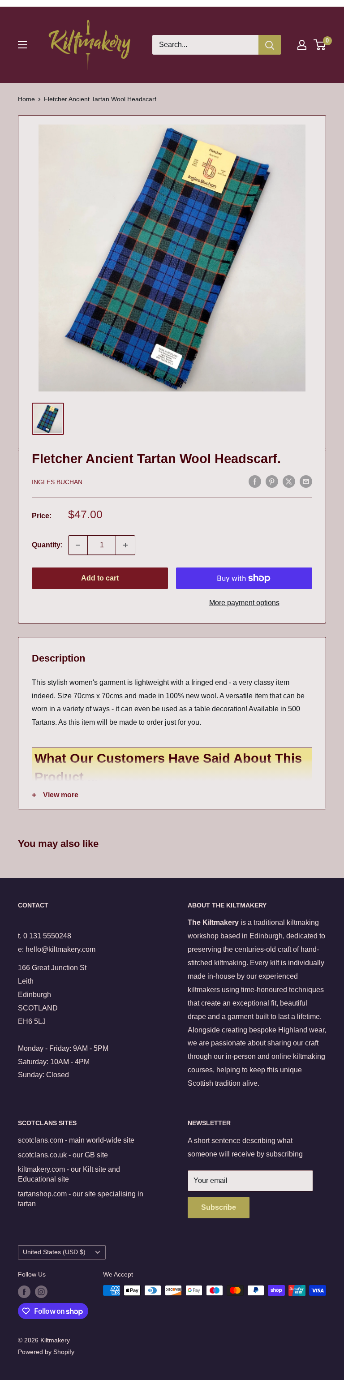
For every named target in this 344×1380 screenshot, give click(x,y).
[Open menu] (22, 44)
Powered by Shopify (46, 1351)
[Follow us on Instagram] (41, 1291)
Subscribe (218, 1207)
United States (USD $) (54, 1252)
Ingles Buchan (57, 482)
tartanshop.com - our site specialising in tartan (80, 1199)
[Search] (269, 45)
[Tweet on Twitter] (289, 481)
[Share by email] (306, 481)
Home (26, 99)
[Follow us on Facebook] (24, 1291)
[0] (320, 44)
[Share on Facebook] (255, 481)
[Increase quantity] (125, 545)
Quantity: (47, 545)
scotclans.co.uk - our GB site (63, 1155)
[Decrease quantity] (78, 545)
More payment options (244, 602)
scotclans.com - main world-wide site (76, 1140)
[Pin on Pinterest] (272, 481)
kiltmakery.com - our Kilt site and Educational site (69, 1174)
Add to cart (100, 578)
